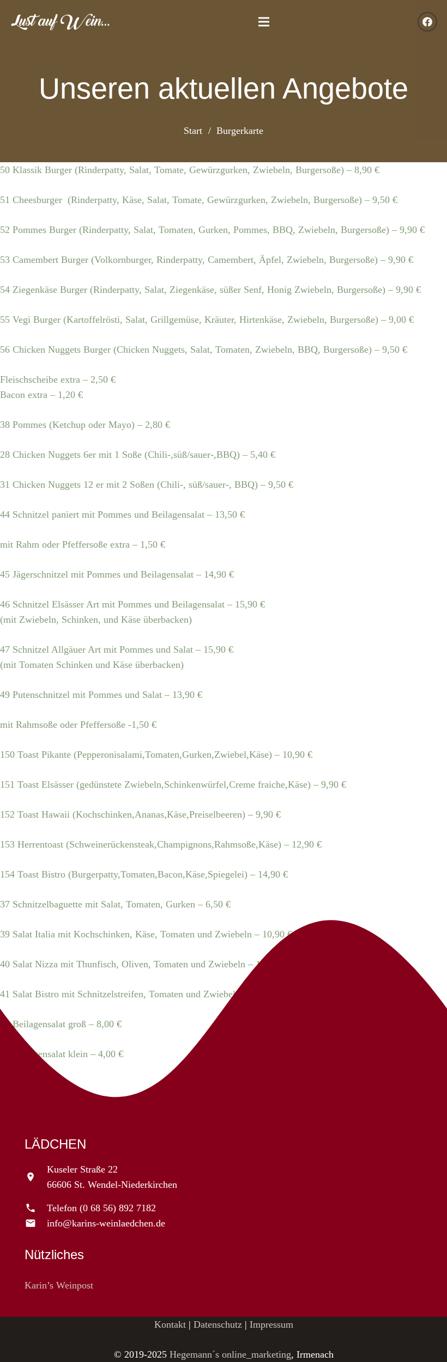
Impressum (271, 1324)
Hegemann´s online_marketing (230, 1354)
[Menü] (264, 21)
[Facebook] (427, 22)
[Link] (60, 22)
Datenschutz (218, 1324)
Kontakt (170, 1324)
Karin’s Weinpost (59, 1285)
